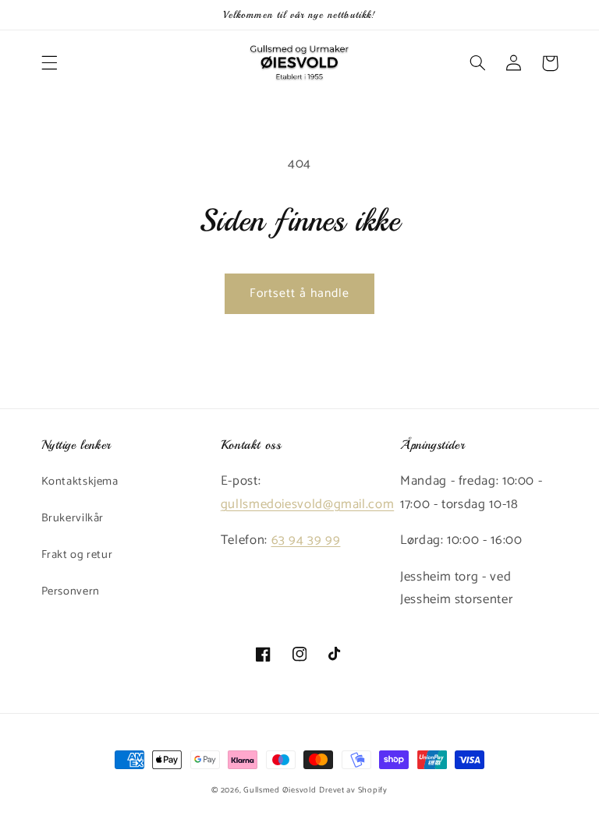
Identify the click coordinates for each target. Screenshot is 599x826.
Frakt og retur (77, 554)
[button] (49, 63)
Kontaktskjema (80, 481)
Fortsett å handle (300, 294)
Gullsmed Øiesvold (280, 790)
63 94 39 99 (306, 540)
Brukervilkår (73, 518)
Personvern (70, 591)
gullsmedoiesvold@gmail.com (307, 504)
